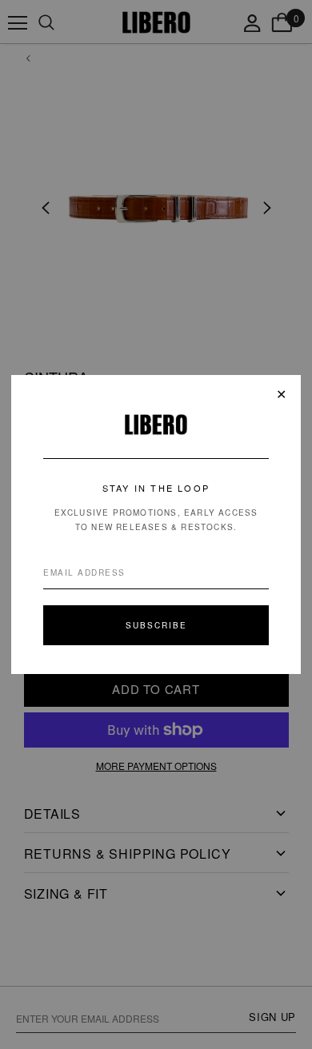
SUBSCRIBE (156, 625)
